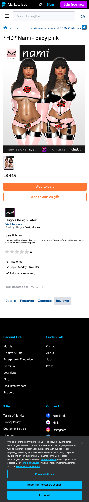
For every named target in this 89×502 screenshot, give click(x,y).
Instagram (59, 430)
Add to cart (45, 186)
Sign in (52, 4)
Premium (9, 366)
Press (49, 366)
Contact (51, 346)
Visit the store (13, 224)
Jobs (49, 359)
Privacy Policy (12, 422)
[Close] (82, 443)
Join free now (73, 4)
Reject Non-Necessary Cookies (44, 484)
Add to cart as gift (45, 197)
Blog (6, 379)
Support (8, 392)
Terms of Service (13, 415)
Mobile (7, 346)
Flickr (56, 422)
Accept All (44, 495)
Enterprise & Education (18, 359)
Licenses (9, 435)
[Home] (5, 28)
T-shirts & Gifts (12, 353)
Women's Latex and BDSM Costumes (57, 28)
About (50, 353)
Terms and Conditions (28, 466)
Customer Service (14, 428)
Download (10, 372)
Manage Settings (44, 474)
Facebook (59, 415)
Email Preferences (14, 385)
